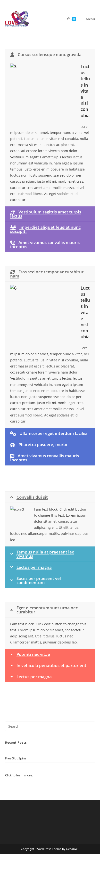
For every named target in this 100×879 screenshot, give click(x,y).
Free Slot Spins (15, 758)
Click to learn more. (19, 775)
